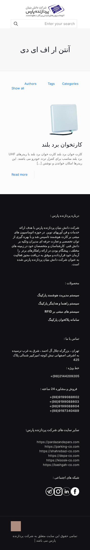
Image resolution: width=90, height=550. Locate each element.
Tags (51, 84)
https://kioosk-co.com (62, 460)
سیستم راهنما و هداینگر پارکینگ (58, 303)
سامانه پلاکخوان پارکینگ (63, 319)
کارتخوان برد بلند (62, 144)
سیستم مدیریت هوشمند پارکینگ (58, 295)
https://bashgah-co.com (61, 465)
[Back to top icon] (16, 526)
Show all (18, 88)
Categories (70, 84)
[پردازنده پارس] (45, 9)
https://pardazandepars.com (58, 442)
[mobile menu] (9, 10)
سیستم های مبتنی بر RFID (62, 311)
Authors (30, 84)
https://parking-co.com (62, 446)
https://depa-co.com (63, 455)
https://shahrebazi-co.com (59, 451)
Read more (20, 174)
